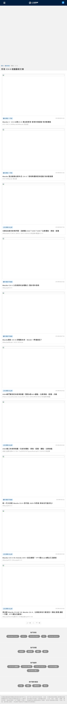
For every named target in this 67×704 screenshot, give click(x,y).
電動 (28, 685)
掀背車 (30, 651)
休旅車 (21, 651)
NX (44, 636)
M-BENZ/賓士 (33, 670)
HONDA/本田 (27, 666)
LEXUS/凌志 (53, 666)
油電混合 (36, 685)
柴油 (45, 685)
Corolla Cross (12, 636)
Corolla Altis (34, 636)
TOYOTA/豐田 (13, 666)
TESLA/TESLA (40, 666)
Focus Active (53, 636)
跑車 (45, 651)
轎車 (38, 651)
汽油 (20, 685)
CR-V (23, 636)
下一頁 (38, 623)
